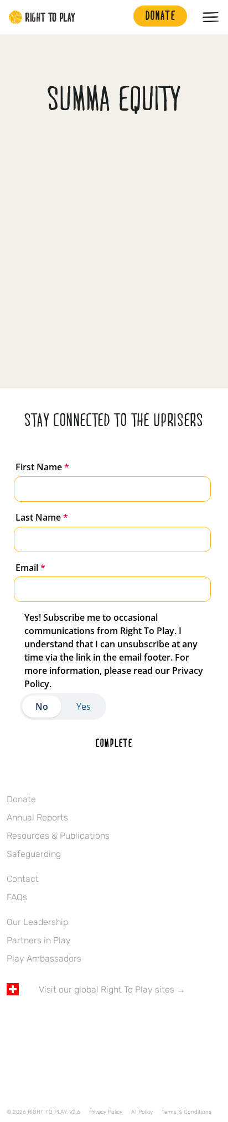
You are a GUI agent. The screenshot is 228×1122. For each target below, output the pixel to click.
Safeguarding (34, 854)
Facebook (13, 1022)
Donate (21, 799)
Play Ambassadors (44, 958)
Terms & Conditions (186, 1112)
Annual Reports (37, 817)
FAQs (17, 897)
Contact (23, 879)
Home (42, 17)
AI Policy (142, 1112)
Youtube (106, 1022)
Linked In (82, 1022)
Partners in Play (39, 940)
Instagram (59, 1022)
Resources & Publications (58, 835)
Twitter (36, 1022)
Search (119, 17)
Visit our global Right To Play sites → (112, 989)
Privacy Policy (105, 1112)
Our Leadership (37, 922)
